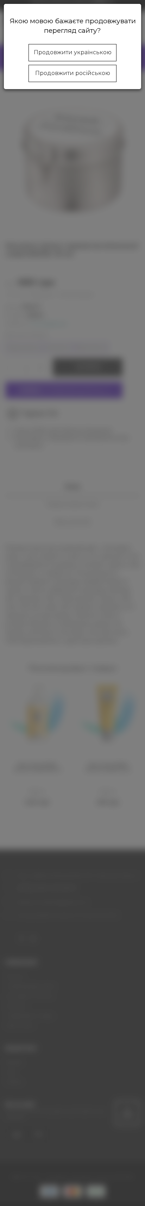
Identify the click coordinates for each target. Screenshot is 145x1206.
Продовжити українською (73, 52)
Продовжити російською (72, 73)
